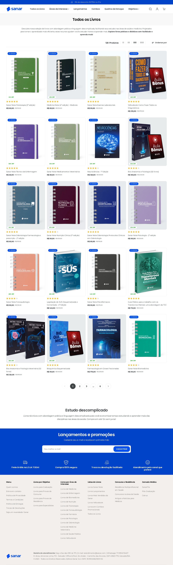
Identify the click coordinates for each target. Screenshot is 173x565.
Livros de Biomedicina (70, 497)
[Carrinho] (164, 9)
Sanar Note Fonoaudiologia (17, 302)
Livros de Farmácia (69, 514)
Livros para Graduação (42, 487)
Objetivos (133, 9)
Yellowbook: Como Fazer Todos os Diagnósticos (142, 106)
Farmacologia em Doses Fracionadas (103, 368)
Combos (96, 9)
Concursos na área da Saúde (127, 494)
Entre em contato (13, 491)
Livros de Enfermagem (70, 493)
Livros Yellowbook (68, 538)
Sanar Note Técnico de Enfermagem (21, 172)
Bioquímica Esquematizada (58, 368)
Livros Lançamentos (96, 491)
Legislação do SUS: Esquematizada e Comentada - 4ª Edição (62, 303)
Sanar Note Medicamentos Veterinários (63, 172)
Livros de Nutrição (68, 502)
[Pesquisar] (150, 9)
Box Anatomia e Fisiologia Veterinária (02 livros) (23, 370)
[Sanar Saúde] (14, 9)
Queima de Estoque (114, 9)
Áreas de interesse (58, 9)
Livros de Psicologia (69, 518)
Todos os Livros (37, 9)
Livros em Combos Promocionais (96, 508)
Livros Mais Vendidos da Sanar (98, 497)
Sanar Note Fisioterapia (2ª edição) (20, 105)
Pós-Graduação (148, 491)
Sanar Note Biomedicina (138, 368)
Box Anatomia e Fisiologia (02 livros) (143, 172)
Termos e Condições (14, 500)
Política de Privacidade (15, 495)
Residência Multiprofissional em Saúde (127, 488)
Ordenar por (161, 42)
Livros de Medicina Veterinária (68, 528)
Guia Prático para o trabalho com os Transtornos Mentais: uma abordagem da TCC (147, 303)
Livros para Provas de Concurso (42, 492)
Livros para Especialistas (43, 505)
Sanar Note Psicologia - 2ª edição (142, 235)
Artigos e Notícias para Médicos (124, 499)
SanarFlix (146, 487)
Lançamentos (80, 9)
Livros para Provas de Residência (42, 499)
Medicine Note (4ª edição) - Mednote (62, 105)
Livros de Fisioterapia (69, 506)
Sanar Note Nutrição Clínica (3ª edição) (63, 235)
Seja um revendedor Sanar (17, 512)
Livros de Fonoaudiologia (71, 510)
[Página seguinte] (108, 386)
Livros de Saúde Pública (71, 534)
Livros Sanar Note (95, 487)
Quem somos (12, 487)
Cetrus (145, 495)
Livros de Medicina (68, 489)
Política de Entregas (14, 504)
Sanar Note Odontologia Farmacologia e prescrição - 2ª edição (23, 236)
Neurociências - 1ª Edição (97, 172)
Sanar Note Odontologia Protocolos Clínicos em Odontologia (106, 236)
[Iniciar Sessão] (157, 9)
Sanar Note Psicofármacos (98, 302)
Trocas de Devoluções (15, 508)
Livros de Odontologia (70, 522)
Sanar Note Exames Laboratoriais (101, 105)
